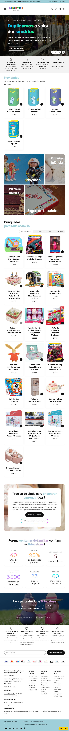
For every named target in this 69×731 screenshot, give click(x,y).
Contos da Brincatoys (32, 686)
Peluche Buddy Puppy (34, 400)
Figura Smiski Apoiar (14, 142)
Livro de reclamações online (37, 721)
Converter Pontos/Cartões (46, 679)
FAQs (63, 1)
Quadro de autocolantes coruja (55, 293)
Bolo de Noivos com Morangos (55, 400)
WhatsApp (36, 711)
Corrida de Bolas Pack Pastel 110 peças (14, 433)
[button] (5, 9)
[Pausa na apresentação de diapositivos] (63, 52)
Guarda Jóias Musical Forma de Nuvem (34, 367)
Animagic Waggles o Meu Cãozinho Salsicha (34, 294)
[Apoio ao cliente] (60, 9)
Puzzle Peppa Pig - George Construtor (14, 259)
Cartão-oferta (54, 1)
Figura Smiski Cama (55, 110)
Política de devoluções (57, 684)
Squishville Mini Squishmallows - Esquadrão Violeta (34, 331)
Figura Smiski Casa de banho (13, 110)
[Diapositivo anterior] (52, 52)
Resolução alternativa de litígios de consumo (36, 724)
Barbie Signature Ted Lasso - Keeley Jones (55, 259)
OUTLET (60, 231)
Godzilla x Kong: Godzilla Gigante (34, 258)
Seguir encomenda (55, 652)
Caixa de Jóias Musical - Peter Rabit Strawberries (14, 294)
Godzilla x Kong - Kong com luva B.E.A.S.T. (55, 367)
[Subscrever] (57, 613)
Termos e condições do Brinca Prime (58, 694)
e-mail (43, 711)
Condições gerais (59, 676)
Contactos (44, 676)
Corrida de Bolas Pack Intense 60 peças (55, 433)
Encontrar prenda (34, 515)
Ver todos (7, 84)
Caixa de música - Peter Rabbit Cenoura (14, 330)
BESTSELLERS (40, 231)
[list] (34, 65)
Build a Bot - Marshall (14, 400)
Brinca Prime (33, 676)
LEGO (51, 231)
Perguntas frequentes (44, 684)
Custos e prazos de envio (58, 679)
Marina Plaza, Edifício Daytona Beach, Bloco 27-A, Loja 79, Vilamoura (13, 681)
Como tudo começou (32, 682)
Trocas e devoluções (44, 693)
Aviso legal (25, 721)
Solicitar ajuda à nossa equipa (34, 521)
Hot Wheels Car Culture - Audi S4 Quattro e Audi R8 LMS (34, 434)
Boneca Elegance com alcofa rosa (13, 469)
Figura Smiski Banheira (34, 110)
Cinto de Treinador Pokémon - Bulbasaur (55, 331)
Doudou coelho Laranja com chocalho (13, 367)
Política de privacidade (57, 688)
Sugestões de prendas (45, 688)
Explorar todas (12, 43)
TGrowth (6, 723)
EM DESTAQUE (26, 231)
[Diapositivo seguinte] (59, 52)
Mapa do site (33, 689)
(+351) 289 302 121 (9, 693)
